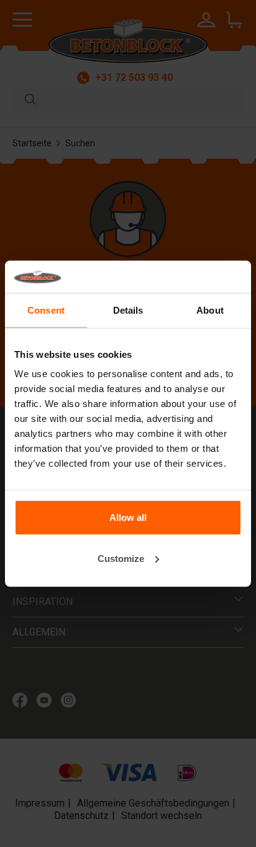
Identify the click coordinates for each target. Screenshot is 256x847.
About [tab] (210, 310)
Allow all (128, 517)
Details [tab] (128, 310)
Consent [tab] (46, 310)
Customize (121, 558)
